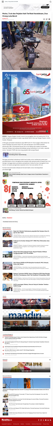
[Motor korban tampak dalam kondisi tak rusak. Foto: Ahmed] (26, 45)
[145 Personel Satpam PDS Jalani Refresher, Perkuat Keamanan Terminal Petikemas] (5, 409)
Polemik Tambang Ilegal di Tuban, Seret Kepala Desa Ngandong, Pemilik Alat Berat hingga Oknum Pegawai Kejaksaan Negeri (26, 338)
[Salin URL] (47, 19)
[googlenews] (48, 420)
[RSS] (50, 420)
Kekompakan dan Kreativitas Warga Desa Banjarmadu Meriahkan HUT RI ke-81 (23, 346)
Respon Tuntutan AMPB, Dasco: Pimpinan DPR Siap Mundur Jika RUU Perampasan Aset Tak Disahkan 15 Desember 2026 (31, 274)
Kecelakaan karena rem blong (10, 221)
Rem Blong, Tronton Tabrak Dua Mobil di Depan (21, 210)
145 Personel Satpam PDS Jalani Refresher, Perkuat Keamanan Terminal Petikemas (29, 408)
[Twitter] (43, 420)
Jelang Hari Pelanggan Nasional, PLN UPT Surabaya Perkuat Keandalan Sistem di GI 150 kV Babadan (26, 390)
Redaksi (9, 218)
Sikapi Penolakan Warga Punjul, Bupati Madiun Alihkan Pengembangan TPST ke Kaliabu (30, 252)
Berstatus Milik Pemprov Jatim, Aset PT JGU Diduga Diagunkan (19, 350)
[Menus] (3, 1)
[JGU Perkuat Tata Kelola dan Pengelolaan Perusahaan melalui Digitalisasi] (5, 405)
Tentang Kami (16, 424)
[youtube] (46, 420)
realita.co (5, 18)
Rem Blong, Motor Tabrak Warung (17, 154)
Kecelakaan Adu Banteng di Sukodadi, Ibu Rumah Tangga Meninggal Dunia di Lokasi (24, 353)
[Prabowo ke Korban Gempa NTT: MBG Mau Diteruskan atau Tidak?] (7, 243)
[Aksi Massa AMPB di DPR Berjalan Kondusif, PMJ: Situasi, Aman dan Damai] (7, 265)
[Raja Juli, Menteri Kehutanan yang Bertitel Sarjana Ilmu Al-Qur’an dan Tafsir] (7, 233)
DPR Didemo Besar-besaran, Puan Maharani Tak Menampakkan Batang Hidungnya (24, 368)
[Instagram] (41, 420)
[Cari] (50, 1)
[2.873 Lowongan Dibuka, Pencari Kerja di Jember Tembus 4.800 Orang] (7, 287)
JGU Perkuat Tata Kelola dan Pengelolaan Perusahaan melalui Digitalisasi (26, 404)
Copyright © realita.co (7, 424)
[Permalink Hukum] (50, 296)
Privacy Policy (46, 424)
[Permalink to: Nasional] (50, 360)
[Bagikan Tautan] (44, 19)
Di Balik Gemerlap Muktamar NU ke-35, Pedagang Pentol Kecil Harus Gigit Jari (28, 413)
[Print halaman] (49, 19)
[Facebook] (39, 420)
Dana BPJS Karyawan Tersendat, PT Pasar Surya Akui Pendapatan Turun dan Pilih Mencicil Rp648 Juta (28, 395)
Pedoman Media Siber (37, 424)
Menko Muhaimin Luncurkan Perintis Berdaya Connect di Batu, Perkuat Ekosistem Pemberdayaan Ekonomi (28, 400)
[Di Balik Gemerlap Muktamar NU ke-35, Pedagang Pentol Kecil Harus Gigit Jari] (5, 413)
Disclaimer (28, 424)
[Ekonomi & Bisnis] (50, 376)
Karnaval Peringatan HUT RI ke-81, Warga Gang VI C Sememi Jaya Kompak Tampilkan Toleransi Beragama (27, 342)
